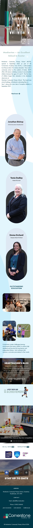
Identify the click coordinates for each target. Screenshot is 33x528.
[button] (11, 441)
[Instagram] (26, 473)
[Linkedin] (16, 473)
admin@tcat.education (18, 501)
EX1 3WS (19, 494)
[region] (16, 425)
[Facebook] (7, 473)
